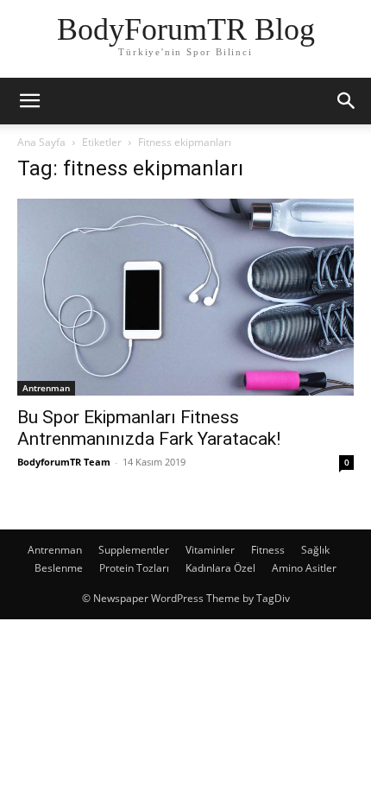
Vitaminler (210, 549)
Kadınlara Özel (220, 568)
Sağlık (315, 549)
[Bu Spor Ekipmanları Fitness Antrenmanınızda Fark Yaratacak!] (185, 297)
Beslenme (59, 568)
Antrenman (46, 388)
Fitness (268, 549)
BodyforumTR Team (63, 461)
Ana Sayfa (41, 142)
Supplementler (133, 549)
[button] (29, 101)
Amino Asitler (304, 568)
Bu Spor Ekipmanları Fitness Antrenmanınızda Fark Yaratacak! (148, 428)
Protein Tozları (134, 568)
